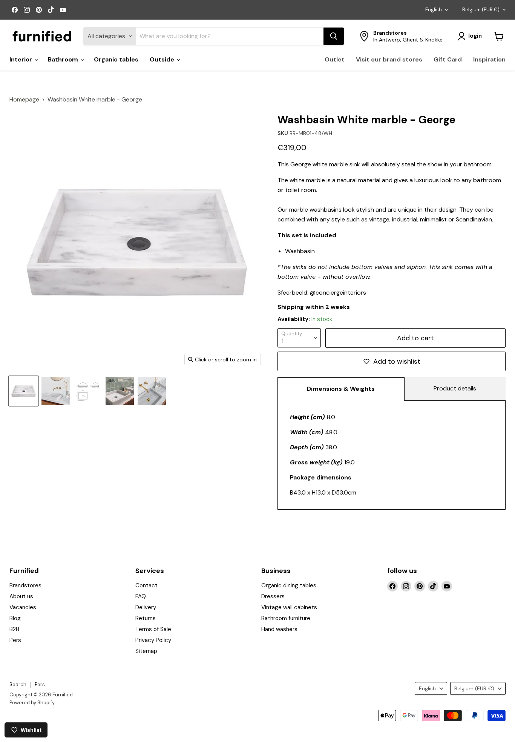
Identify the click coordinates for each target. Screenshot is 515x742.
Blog (15, 618)
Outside (163, 59)
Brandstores (25, 585)
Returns (145, 618)
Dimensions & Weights (341, 389)
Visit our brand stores (389, 59)
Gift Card (448, 59)
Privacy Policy (153, 640)
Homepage (24, 99)
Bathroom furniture (285, 618)
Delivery (145, 607)
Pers (15, 640)
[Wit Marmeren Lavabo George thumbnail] (152, 391)
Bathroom (64, 59)
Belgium (481, 9)
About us (21, 596)
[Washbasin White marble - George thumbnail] (88, 391)
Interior (21, 59)
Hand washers (279, 629)
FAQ (140, 596)
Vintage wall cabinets (289, 607)
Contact (146, 585)
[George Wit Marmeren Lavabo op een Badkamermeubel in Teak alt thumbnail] (56, 391)
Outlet (335, 59)
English (433, 9)
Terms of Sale (153, 629)
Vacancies (22, 607)
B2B (14, 629)
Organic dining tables (288, 585)
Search (17, 684)
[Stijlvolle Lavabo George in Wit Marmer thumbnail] (23, 391)
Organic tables (116, 59)
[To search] (333, 36)
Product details (455, 388)
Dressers (273, 596)
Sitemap (146, 651)
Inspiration (489, 59)
